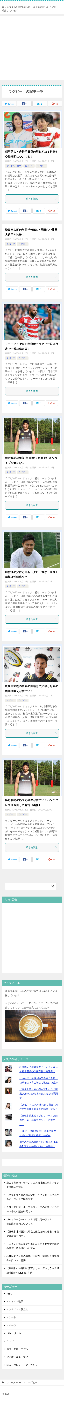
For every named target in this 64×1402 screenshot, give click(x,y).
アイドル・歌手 (14, 166)
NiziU (9, 1293)
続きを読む (32, 198)
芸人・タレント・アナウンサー (23, 1365)
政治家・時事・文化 (17, 1357)
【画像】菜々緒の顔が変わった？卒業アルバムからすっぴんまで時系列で (38, 1093)
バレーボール (13, 1333)
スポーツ (29, 166)
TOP (13, 1382)
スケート (11, 1317)
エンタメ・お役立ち (17, 1309)
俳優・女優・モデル (17, 1349)
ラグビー (41, 166)
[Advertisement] (32, 48)
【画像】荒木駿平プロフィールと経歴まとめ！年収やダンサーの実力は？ (38, 1120)
